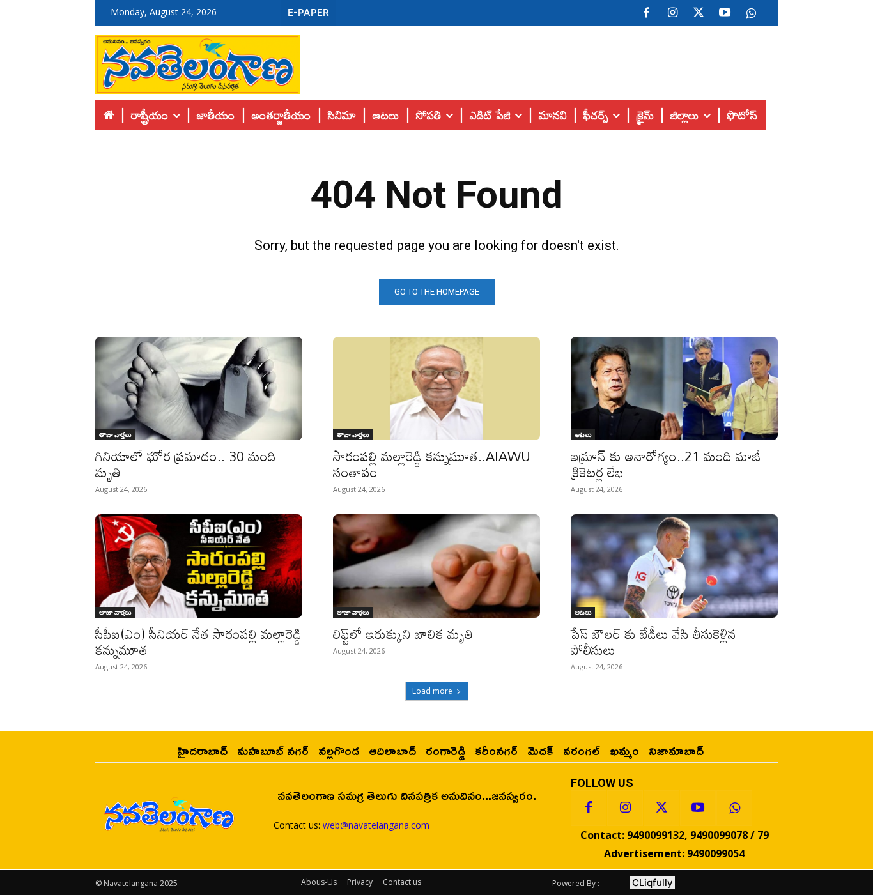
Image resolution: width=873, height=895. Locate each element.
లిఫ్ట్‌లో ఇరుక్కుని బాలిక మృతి (403, 633)
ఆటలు (583, 434)
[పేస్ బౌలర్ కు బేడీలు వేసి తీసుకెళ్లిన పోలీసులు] (674, 566)
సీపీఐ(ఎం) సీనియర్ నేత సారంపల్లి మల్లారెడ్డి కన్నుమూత (198, 641)
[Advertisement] (538, 61)
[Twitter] (698, 13)
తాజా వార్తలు (115, 434)
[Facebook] (646, 13)
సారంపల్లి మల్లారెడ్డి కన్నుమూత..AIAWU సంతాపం (431, 464)
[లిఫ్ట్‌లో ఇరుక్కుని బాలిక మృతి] (436, 566)
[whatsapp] (750, 13)
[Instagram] (672, 13)
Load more (432, 690)
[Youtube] (724, 13)
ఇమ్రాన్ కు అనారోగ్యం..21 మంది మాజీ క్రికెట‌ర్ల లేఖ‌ (666, 464)
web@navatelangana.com (376, 825)
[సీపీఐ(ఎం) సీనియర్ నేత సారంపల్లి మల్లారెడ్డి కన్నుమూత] (198, 566)
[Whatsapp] (734, 808)
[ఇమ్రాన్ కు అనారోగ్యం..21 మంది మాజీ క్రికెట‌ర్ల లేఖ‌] (674, 388)
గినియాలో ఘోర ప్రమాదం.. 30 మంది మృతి (185, 464)
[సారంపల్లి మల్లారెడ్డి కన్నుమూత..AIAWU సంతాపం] (436, 388)
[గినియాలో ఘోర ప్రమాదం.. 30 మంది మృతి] (198, 388)
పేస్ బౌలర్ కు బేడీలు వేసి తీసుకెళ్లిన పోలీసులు (653, 641)
